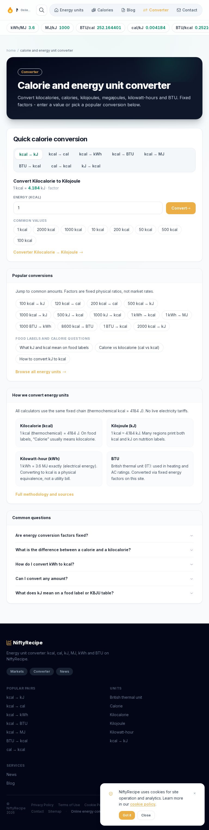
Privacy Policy (42, 805)
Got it (127, 815)
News (64, 671)
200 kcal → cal (104, 303)
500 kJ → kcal (70, 315)
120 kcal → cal (68, 303)
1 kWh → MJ (177, 315)
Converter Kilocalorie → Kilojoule (45, 252)
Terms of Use (69, 805)
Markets (17, 671)
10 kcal (98, 229)
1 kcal (22, 229)
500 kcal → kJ (141, 303)
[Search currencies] (41, 10)
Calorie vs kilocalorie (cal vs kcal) (129, 347)
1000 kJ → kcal (107, 315)
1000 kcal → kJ (33, 315)
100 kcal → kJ (32, 303)
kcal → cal (59, 154)
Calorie (116, 706)
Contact (189, 10)
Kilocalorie (119, 714)
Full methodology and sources (45, 494)
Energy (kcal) (27, 197)
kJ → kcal (91, 166)
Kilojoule (117, 723)
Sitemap (55, 811)
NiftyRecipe (28, 642)
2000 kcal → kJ (151, 326)
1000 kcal (73, 229)
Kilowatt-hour (122, 732)
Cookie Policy (95, 805)
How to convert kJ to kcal (43, 359)
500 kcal (169, 229)
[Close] (194, 793)
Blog (131, 10)
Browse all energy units (38, 371)
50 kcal (145, 229)
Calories (105, 10)
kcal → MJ (154, 154)
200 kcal (121, 229)
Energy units (72, 10)
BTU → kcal (30, 166)
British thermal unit (126, 697)
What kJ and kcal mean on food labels (54, 347)
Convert (179, 208)
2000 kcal (46, 229)
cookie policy (142, 804)
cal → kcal (61, 166)
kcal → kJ (28, 154)
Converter (159, 10)
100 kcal (24, 240)
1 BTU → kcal (115, 326)
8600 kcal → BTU (77, 326)
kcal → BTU (123, 154)
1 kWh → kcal (143, 315)
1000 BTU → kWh (35, 326)
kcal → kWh (90, 154)
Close (146, 815)
